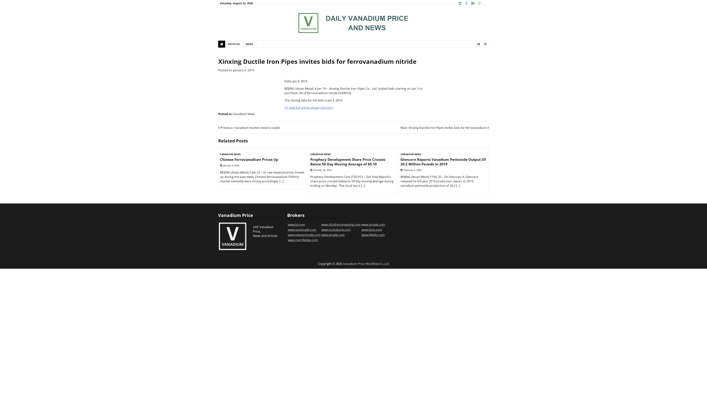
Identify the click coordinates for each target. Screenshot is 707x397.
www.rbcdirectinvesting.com (341, 225)
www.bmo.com (371, 230)
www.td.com (296, 225)
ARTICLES (234, 44)
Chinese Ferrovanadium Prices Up (249, 159)
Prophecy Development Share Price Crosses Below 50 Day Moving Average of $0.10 (347, 162)
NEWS (249, 44)
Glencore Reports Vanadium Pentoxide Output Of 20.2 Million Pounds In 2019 (443, 162)
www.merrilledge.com (303, 240)
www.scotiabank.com (336, 230)
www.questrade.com (302, 230)
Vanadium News (244, 114)
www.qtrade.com (373, 225)
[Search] (485, 44)
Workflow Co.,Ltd (377, 264)
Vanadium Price (354, 264)
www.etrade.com (333, 235)
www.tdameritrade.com (304, 235)
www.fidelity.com (373, 235)
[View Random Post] (478, 44)
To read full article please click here (308, 108)
